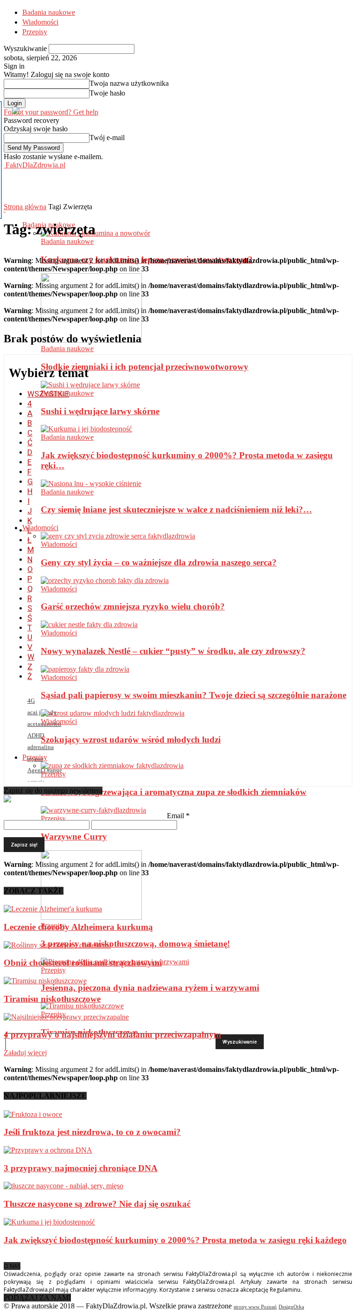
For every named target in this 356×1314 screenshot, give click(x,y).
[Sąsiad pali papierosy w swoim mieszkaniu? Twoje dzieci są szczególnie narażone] (85, 669)
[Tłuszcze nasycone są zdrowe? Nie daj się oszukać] (63, 1186)
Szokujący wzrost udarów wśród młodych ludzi (131, 739)
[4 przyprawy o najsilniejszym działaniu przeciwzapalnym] (66, 1017)
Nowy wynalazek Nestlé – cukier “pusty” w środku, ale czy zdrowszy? (173, 651)
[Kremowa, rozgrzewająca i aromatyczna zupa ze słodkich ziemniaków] (112, 765)
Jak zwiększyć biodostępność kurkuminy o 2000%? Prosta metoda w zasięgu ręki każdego (175, 1240)
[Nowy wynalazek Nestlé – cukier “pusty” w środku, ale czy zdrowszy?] (89, 624)
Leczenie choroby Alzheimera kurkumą (78, 927)
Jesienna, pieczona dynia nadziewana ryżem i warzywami (150, 988)
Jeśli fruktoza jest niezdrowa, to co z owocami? (92, 1132)
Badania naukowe (48, 12)
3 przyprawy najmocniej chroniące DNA (81, 1168)
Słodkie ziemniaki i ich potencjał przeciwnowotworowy (144, 367)
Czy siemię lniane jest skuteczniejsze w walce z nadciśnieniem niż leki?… (176, 509)
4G (31, 700)
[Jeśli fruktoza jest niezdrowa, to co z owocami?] (33, 1114)
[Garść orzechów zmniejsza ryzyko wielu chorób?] (105, 580)
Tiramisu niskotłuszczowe (52, 999)
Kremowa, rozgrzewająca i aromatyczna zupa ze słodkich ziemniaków (173, 792)
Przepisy (34, 32)
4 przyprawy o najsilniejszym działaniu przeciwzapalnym (112, 1034)
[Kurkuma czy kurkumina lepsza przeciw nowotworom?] (95, 233)
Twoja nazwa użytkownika (129, 83)
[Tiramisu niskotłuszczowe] (82, 1006)
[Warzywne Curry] (93, 810)
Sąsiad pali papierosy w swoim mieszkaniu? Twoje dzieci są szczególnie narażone (193, 695)
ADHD (35, 735)
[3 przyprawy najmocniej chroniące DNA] (48, 1150)
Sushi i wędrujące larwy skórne (100, 411)
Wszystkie (48, 393)
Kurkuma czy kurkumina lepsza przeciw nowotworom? (147, 259)
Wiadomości (40, 22)
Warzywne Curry (74, 836)
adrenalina (40, 747)
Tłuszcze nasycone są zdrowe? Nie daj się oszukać (97, 1204)
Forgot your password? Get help (51, 112)
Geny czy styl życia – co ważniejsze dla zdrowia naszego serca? (159, 562)
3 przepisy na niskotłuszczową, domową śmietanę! (135, 944)
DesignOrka (291, 1306)
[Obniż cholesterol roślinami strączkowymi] (57, 945)
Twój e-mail (107, 137)
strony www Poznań (255, 1306)
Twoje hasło (107, 93)
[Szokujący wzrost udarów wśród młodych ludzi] (112, 713)
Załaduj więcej (25, 1053)
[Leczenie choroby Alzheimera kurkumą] (53, 909)
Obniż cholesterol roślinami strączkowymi (83, 963)
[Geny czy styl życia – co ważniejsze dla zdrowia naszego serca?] (118, 536)
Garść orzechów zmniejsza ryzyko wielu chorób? (133, 606)
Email (178, 816)
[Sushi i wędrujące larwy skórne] (90, 385)
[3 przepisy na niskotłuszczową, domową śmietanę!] (91, 917)
